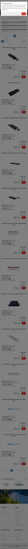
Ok (23, 13)
